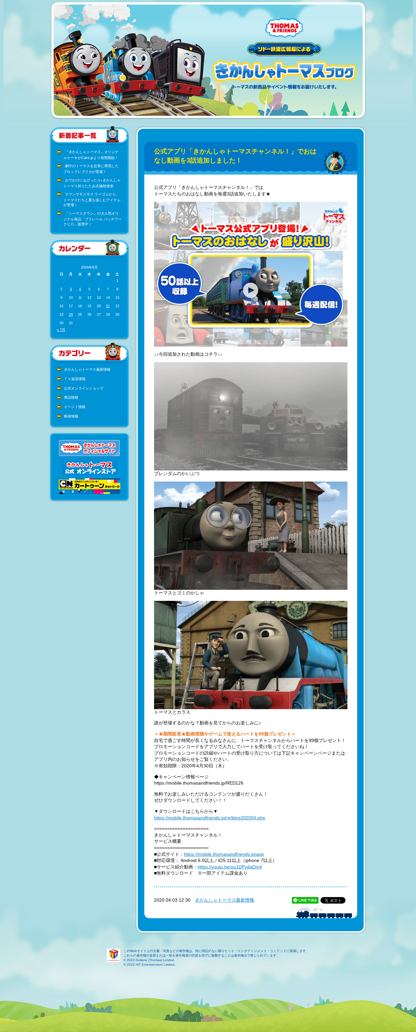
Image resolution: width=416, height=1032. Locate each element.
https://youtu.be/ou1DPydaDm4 (230, 866)
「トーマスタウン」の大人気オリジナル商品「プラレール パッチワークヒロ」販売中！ (92, 218)
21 (108, 306)
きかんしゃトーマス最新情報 (87, 369)
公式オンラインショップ (83, 388)
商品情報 (71, 397)
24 (71, 314)
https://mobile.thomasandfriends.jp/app (224, 854)
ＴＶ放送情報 (74, 379)
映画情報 (71, 416)
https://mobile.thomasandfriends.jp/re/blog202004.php (209, 817)
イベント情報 (74, 407)
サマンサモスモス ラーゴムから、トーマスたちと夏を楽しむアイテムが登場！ (92, 199)
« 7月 (61, 330)
